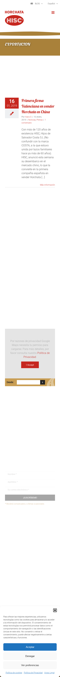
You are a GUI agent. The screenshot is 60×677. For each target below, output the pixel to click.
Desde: (10, 382)
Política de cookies (14, 673)
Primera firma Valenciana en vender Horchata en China (38, 106)
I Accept (30, 364)
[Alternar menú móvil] (53, 12)
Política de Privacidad (33, 673)
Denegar (30, 656)
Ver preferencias (30, 665)
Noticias (32, 120)
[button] (55, 610)
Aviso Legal (49, 673)
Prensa (39, 120)
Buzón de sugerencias (24, 515)
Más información (47, 185)
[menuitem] (52, 3)
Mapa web (17, 528)
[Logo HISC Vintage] (30, 239)
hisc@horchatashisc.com (25, 443)
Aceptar (30, 647)
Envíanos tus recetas (23, 522)
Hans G (28, 117)
